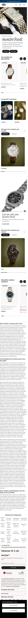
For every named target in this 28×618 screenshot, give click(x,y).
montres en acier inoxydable (18, 400)
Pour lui (6, 51)
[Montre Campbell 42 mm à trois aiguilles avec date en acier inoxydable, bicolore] (10, 294)
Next (24, 131)
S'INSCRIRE (13, 567)
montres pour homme (17, 382)
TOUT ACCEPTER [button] (13, 605)
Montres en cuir (23, 525)
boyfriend (6, 442)
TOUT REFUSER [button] (13, 610)
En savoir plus (5, 224)
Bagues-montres (3, 532)
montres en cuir (4, 400)
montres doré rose (15, 442)
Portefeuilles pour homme (16, 519)
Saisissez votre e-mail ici (7, 563)
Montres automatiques (16, 532)
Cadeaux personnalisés (16, 540)
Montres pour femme (3, 540)
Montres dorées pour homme (9, 540)
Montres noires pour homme (9, 525)
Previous (20, 131)
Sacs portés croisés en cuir (24, 540)
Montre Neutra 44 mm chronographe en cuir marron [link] (8, 84)
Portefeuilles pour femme (24, 519)
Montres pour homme (3, 519)
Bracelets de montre (8, 519)
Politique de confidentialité (12, 586)
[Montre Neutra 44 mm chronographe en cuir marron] (10, 71)
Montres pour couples (3, 525)
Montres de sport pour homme (24, 532)
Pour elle (13, 51)
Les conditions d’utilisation (8, 578)
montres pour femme (21, 439)
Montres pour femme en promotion (16, 525)
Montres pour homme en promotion (8, 532)
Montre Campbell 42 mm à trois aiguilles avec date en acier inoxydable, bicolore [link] (9, 307)
